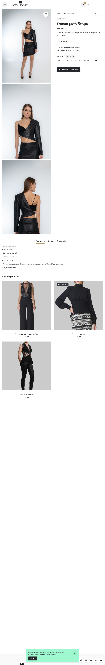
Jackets (68, 50)
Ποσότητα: (61, 56)
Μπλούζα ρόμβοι (26, 395)
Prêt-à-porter (76, 50)
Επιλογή (26, 338)
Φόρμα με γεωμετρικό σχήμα (26, 334)
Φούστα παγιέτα (78, 334)
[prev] (96, 13)
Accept (32, 658)
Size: (58, 60)
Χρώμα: (87, 60)
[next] (101, 13)
